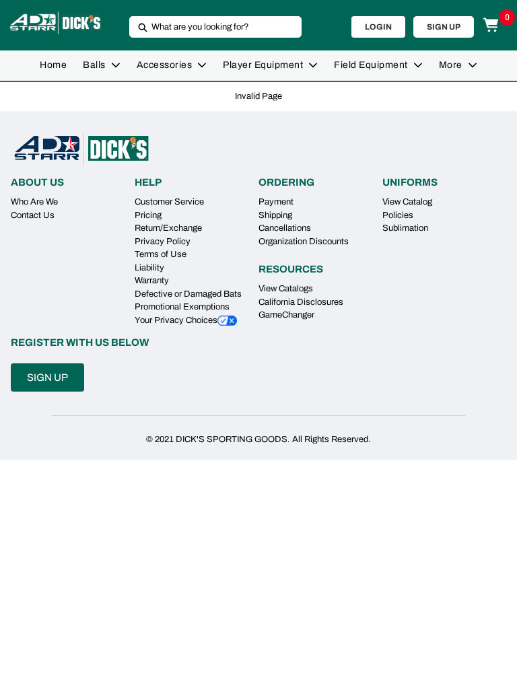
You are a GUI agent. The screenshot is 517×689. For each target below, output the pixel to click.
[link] (53, 65)
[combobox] (210, 27)
